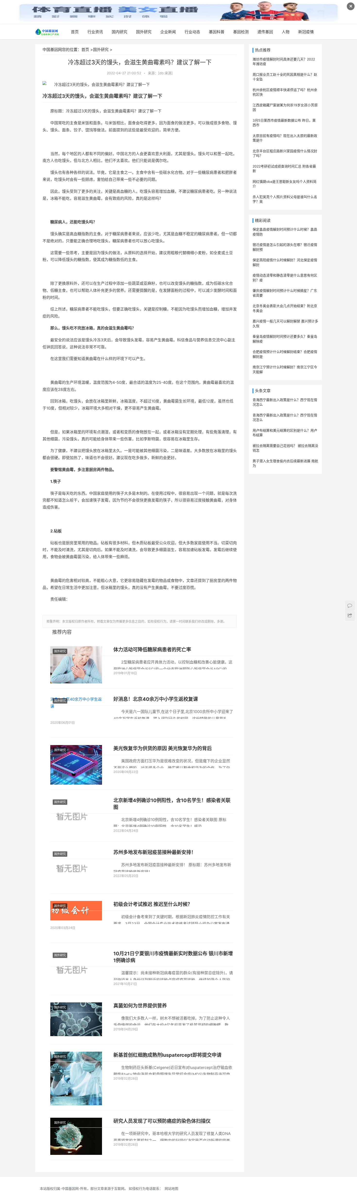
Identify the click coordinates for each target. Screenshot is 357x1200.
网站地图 (171, 1188)
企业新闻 (168, 31)
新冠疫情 (306, 31)
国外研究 (144, 31)
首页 (75, 31)
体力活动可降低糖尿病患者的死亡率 (152, 650)
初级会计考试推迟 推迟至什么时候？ (152, 904)
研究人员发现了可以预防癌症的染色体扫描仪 (162, 1121)
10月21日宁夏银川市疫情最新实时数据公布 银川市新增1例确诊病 (173, 957)
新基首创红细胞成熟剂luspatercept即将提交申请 (167, 1055)
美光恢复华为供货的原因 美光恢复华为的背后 (162, 748)
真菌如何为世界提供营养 (140, 1006)
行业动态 (192, 31)
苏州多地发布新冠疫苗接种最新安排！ (154, 852)
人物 (285, 31)
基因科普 (216, 31)
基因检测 (241, 31)
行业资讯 (95, 31)
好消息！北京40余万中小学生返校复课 (155, 699)
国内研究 (119, 31)
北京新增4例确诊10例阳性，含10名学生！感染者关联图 (171, 803)
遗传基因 (265, 31)
